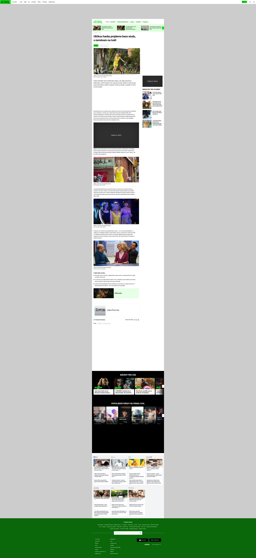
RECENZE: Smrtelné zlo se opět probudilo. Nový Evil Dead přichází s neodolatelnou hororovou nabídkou (123, 392)
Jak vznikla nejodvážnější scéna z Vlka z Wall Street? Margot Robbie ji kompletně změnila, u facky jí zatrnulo (101, 513)
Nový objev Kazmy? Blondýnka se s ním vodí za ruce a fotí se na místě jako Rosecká (119, 513)
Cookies (96, 549)
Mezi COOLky (97, 419)
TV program (124, 524)
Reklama (96, 543)
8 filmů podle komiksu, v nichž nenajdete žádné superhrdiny (100, 505)
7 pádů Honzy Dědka (111, 526)
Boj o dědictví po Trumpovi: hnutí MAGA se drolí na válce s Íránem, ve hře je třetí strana (101, 469)
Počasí (139, 524)
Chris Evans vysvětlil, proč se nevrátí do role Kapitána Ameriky (144, 392)
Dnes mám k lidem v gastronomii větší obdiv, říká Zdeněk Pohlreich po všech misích (119, 469)
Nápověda (112, 549)
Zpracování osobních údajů (115, 547)
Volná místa (97, 541)
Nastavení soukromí (114, 553)
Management (112, 539)
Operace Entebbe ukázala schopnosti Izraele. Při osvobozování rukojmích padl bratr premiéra (136, 476)
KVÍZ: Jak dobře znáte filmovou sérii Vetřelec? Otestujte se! (157, 113)
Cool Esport (33, 1)
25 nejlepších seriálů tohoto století (101, 498)
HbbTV (96, 545)
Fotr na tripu (110, 419)
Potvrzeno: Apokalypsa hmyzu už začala (136, 468)
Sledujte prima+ (52, 1)
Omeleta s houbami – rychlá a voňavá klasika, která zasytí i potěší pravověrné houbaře (154, 475)
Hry (29, 1)
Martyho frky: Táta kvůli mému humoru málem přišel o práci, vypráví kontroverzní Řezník (118, 500)
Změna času (130, 524)
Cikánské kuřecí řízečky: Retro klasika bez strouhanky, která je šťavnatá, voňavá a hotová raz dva (154, 482)
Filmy (21, 1)
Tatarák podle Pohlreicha (134, 526)
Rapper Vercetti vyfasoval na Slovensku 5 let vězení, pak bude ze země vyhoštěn (119, 506)
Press (111, 541)
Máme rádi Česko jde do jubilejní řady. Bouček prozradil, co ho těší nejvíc (119, 475)
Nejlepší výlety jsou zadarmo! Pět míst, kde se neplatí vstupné (136, 505)
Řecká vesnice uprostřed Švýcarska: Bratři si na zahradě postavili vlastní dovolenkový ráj (136, 513)
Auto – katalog (102, 526)
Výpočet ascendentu (114, 528)
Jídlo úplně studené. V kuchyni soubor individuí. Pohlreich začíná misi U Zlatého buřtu (119, 482)
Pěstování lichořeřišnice (151, 526)
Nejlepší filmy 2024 (108, 524)
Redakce (112, 551)
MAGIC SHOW (122, 419)
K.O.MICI (147, 419)
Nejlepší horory (117, 524)
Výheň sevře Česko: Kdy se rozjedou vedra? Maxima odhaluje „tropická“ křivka (101, 475)
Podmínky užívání (98, 547)
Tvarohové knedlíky (124, 528)
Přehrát (97, 417)
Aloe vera (143, 526)
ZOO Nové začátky (154, 524)
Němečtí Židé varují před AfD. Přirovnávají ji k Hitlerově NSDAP (101, 481)
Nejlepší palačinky (134, 528)
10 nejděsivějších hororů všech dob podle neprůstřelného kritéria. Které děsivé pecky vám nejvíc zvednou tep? (131, 29)
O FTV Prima (97, 539)
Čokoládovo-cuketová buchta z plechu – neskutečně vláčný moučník (153, 469)
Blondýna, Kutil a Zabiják (136, 420)
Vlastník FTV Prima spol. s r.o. (100, 551)
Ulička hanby (118, 293)
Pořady (39, 1)
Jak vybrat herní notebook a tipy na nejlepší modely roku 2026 (155, 28)
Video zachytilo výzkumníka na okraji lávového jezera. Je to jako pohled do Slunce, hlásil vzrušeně (136, 482)
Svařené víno (125, 526)
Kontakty (112, 545)
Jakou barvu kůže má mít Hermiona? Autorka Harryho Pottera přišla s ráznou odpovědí (102, 392)
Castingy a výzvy (113, 543)
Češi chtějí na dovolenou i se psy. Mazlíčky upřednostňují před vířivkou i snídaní (136, 500)
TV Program (44, 1)
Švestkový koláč (142, 528)
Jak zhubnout (100, 524)
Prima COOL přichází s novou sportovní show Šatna (157, 94)
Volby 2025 (119, 526)
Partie (135, 524)
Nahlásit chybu (98, 553)
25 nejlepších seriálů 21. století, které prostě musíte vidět (107, 28)
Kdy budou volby (145, 524)
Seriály (25, 1)
